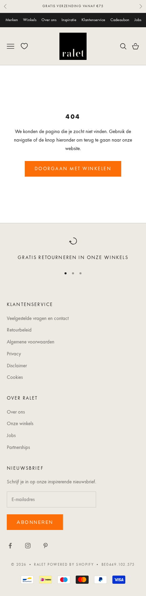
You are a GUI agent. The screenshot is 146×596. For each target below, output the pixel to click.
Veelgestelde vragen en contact (38, 318)
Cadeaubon (119, 19)
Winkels (29, 19)
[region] (73, 249)
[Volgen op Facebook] (10, 545)
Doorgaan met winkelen (73, 168)
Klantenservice (93, 19)
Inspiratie (68, 19)
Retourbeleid (19, 329)
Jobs (137, 19)
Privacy (14, 353)
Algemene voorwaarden (30, 341)
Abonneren (35, 522)
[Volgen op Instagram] (27, 545)
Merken (11, 19)
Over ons (48, 19)
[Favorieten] (24, 46)
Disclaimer (17, 365)
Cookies (15, 377)
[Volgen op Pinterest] (45, 545)
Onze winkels (20, 423)
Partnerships (18, 447)
